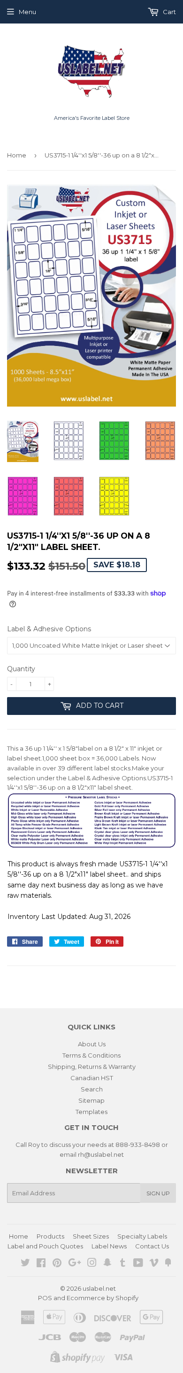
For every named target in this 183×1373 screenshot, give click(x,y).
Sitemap (91, 1100)
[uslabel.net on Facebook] (41, 1264)
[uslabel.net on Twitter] (25, 1264)
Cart (168, 12)
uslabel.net (99, 1288)
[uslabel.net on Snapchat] (107, 1264)
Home (16, 155)
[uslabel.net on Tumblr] (122, 1264)
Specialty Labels (142, 1236)
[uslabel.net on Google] (74, 1264)
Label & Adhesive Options (49, 629)
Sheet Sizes (91, 1236)
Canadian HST (91, 1078)
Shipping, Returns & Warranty (92, 1066)
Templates (91, 1111)
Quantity (21, 669)
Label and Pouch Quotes (45, 1246)
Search (92, 1089)
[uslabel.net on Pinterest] (57, 1264)
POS (45, 1298)
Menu (27, 12)
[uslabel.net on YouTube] (138, 1264)
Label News (109, 1246)
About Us (92, 1044)
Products (50, 1236)
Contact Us (152, 1246)
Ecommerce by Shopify (102, 1298)
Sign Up (158, 1193)
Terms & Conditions (91, 1055)
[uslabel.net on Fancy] (168, 1264)
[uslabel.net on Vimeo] (154, 1264)
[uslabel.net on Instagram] (92, 1264)
